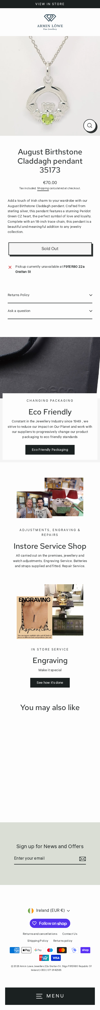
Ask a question (19, 311)
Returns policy (62, 941)
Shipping (43, 188)
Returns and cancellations (40, 934)
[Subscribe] (82, 859)
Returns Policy (18, 295)
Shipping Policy (37, 941)
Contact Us (69, 934)
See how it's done (50, 682)
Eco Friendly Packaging (50, 449)
